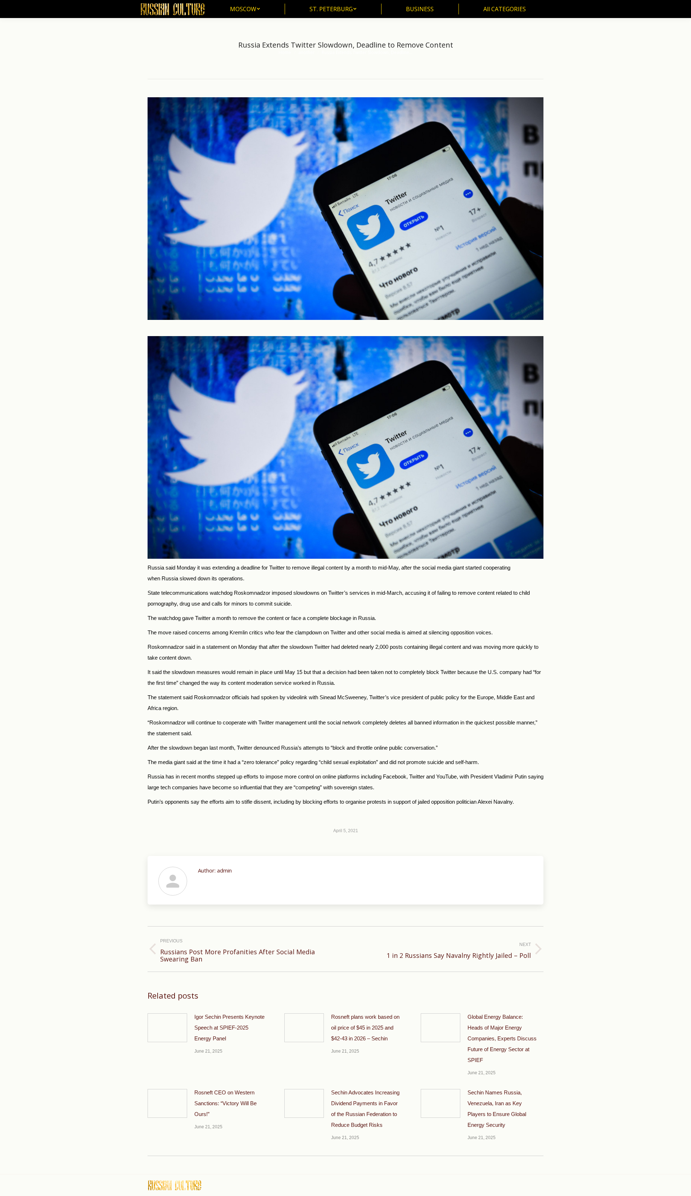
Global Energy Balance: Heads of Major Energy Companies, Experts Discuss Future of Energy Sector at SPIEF (502, 1038)
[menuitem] (244, 9)
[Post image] (167, 1027)
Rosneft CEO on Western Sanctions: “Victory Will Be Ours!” (225, 1103)
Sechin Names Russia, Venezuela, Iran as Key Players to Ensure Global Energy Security (497, 1108)
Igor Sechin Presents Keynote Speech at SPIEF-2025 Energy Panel (229, 1027)
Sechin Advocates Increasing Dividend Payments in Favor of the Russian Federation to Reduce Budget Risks (365, 1108)
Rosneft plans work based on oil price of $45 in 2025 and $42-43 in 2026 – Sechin (365, 1027)
